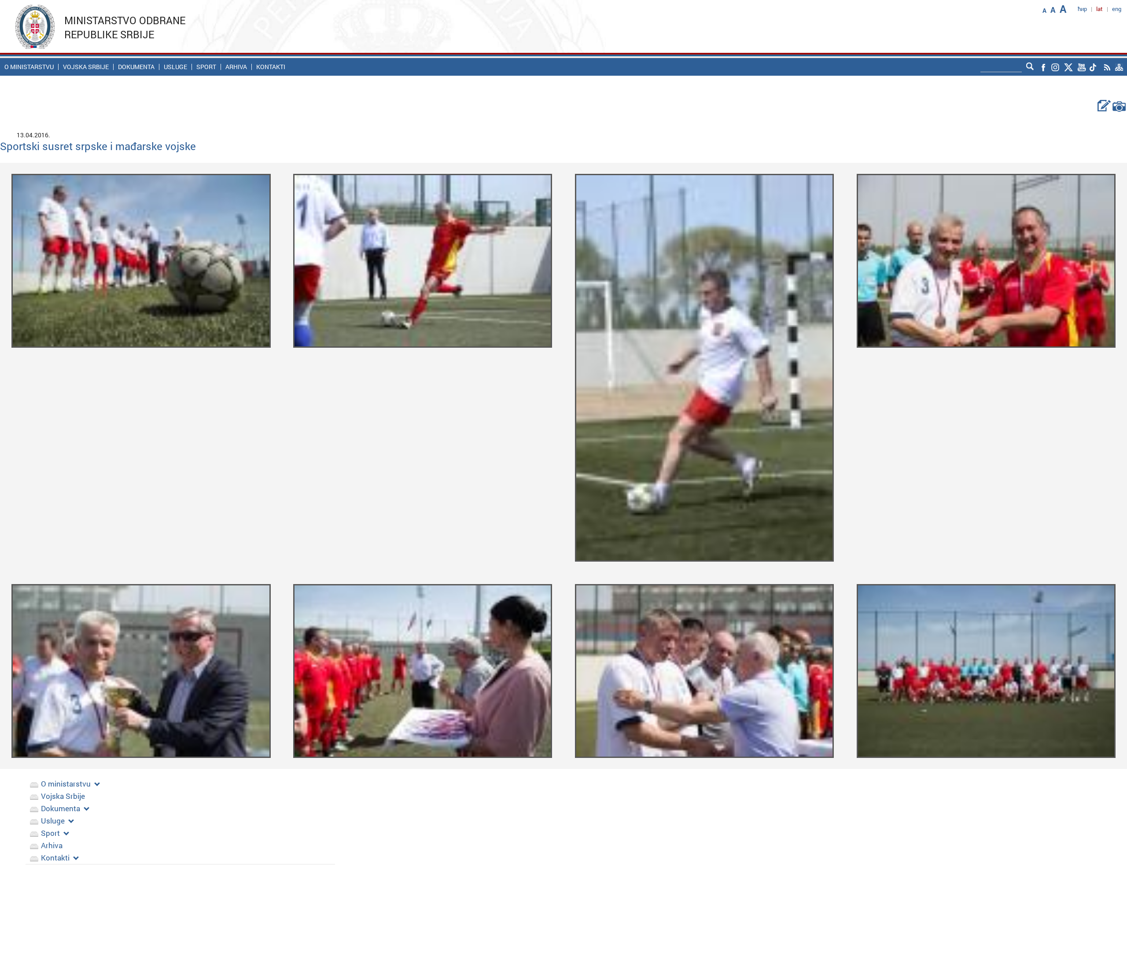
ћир (1082, 9)
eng (1116, 9)
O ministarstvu (29, 67)
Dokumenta (136, 67)
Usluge (175, 67)
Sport (206, 67)
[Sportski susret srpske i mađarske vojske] (141, 260)
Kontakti (270, 67)
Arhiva (236, 67)
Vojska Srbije (86, 67)
